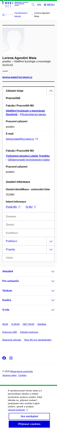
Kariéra (6, 300)
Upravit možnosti (16, 410)
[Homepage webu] (15, 4)
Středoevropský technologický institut (29, 159)
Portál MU (11, 207)
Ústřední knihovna (29, 332)
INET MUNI (28, 324)
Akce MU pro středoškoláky (38, 340)
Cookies (22, 375)
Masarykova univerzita (21, 371)
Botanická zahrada (11, 340)
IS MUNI (15, 324)
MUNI (5, 324)
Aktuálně (7, 271)
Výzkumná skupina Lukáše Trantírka (28, 156)
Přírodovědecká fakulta (33, 114)
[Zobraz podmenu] (49, 271)
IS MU (29, 207)
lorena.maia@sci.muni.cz (17, 77)
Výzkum (7, 290)
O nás (5, 309)
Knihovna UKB (9, 332)
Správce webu (9, 375)
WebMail (41, 324)
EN (39, 4)
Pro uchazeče (10, 281)
